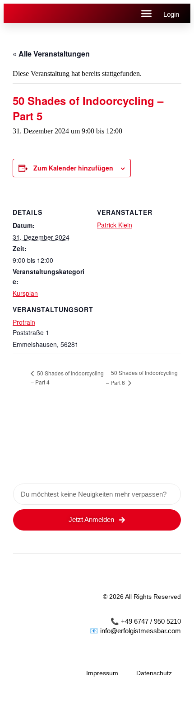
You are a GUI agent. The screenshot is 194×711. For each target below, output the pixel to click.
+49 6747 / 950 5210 (151, 621)
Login (171, 14)
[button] (146, 13)
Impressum (102, 673)
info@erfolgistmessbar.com (140, 631)
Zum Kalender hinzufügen (73, 167)
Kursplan (25, 293)
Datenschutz (154, 673)
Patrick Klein (114, 224)
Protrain (24, 322)
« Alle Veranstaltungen (51, 53)
